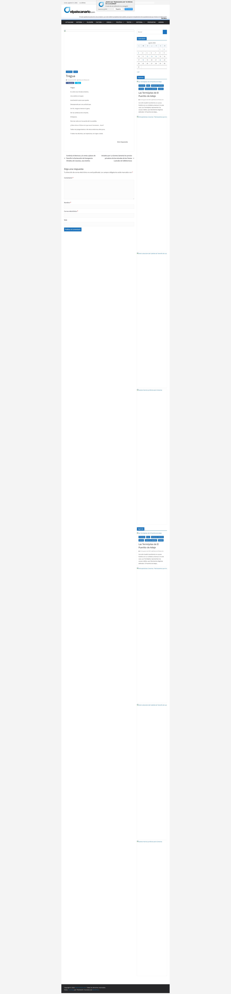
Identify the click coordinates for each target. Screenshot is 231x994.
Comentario (68, 178)
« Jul (138, 72)
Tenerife (161, 89)
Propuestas (152, 22)
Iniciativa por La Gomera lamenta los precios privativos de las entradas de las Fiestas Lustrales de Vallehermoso (116, 158)
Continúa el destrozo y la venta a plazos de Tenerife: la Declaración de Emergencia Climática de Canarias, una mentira (80, 158)
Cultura (99, 22)
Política (119, 22)
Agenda (161, 22)
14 (156, 56)
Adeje (148, 85)
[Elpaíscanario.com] (115, 17)
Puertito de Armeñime (151, 89)
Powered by (101, 9)
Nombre (67, 203)
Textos (129, 22)
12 (147, 56)
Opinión (141, 89)
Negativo (118, 9)
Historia (79, 22)
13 (151, 56)
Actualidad (69, 22)
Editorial (139, 22)
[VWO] (105, 9)
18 (143, 60)
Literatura (69, 71)
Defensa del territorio (157, 85)
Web (65, 220)
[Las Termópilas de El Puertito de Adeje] (152, 82)
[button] (83, 22)
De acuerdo (128, 9)
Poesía (75, 71)
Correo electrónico (71, 211)
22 (160, 60)
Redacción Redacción (84, 80)
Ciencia (108, 22)
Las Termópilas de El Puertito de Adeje (149, 94)
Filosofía (90, 22)
